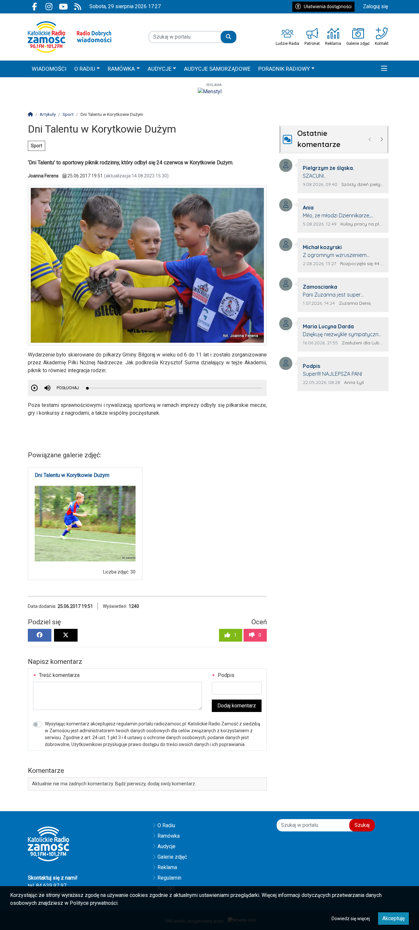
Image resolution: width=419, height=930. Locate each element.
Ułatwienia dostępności (328, 6)
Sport (36, 145)
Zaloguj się (375, 6)
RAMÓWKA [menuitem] (121, 68)
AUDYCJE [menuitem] (160, 68)
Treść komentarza (59, 675)
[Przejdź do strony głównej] (69, 37)
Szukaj (362, 825)
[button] (384, 69)
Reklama (167, 867)
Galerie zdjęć (172, 857)
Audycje (166, 846)
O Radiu (166, 825)
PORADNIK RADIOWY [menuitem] (284, 68)
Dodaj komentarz (236, 705)
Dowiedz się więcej (351, 918)
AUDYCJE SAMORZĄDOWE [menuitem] (217, 68)
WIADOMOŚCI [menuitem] (49, 68)
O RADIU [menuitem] (84, 68)
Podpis (225, 675)
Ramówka (168, 836)
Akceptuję (393, 918)
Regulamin (169, 878)
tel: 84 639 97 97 (47, 886)
